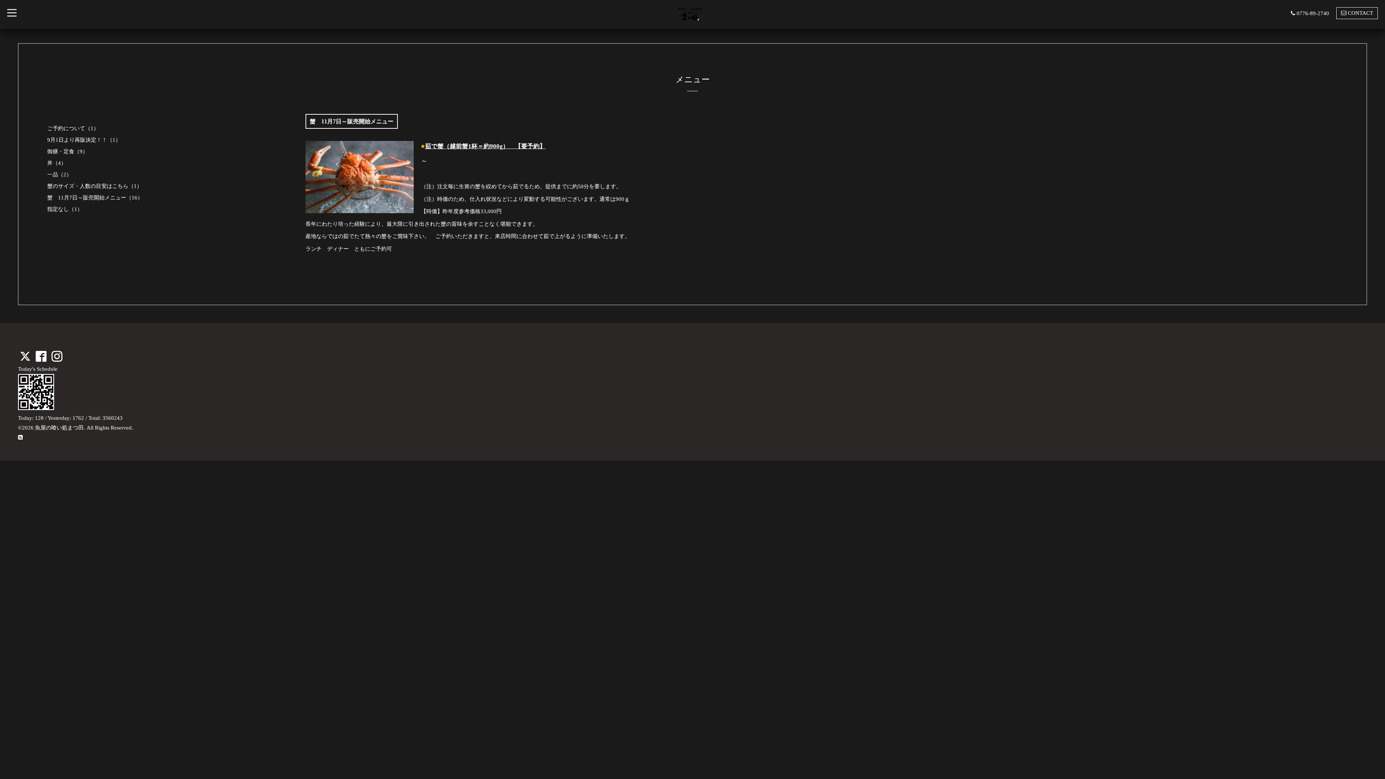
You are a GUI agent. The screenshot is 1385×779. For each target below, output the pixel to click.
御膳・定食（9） (67, 151)
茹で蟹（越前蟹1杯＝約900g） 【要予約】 (485, 146)
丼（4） (56, 163)
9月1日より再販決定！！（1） (84, 140)
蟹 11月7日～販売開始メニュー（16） (95, 198)
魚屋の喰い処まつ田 (59, 428)
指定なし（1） (65, 209)
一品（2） (59, 174)
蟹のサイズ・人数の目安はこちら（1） (94, 186)
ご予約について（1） (73, 128)
